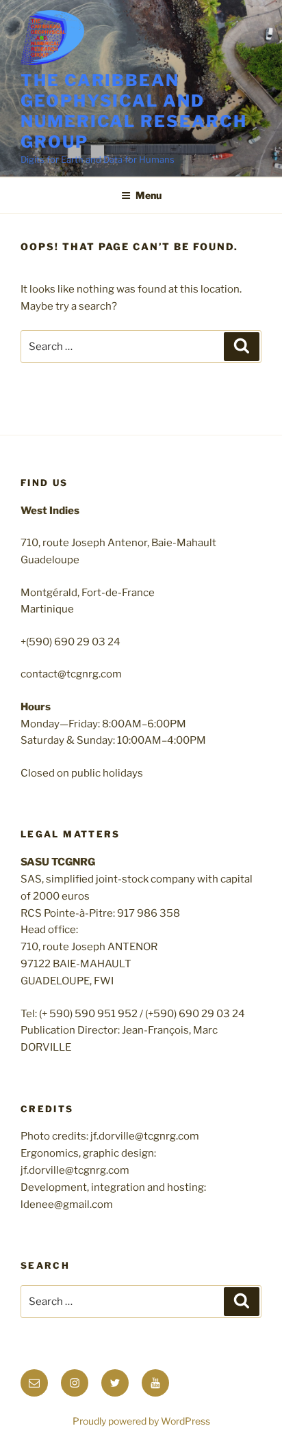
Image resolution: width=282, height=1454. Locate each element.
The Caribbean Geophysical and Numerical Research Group (134, 111)
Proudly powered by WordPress (141, 1421)
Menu (149, 195)
